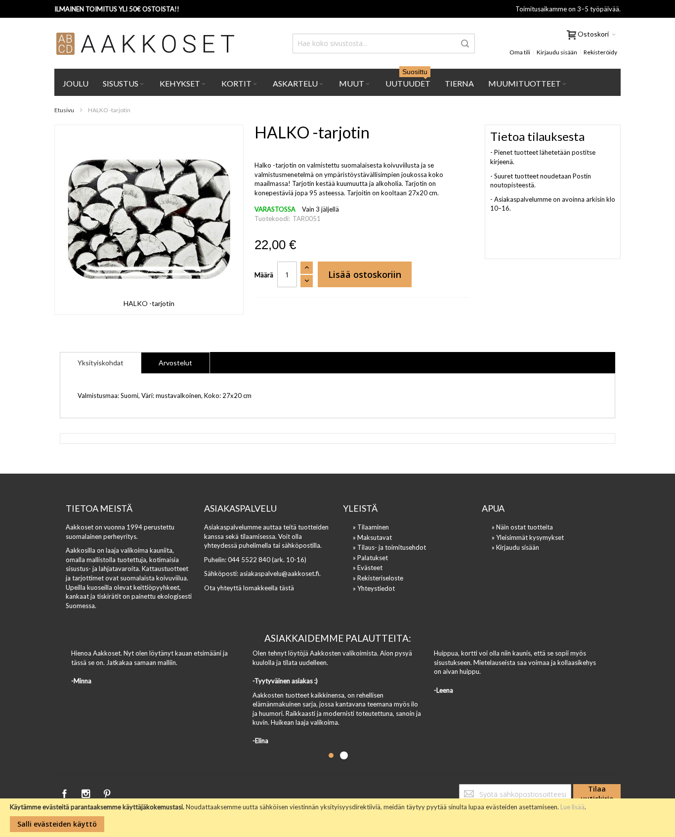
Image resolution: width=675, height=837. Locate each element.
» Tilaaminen (371, 527)
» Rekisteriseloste (378, 578)
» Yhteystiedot (374, 588)
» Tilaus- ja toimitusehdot (389, 547)
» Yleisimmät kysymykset (528, 537)
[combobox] (384, 43)
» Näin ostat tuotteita (522, 527)
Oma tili (519, 52)
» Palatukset (370, 558)
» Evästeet (367, 568)
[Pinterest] (107, 792)
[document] (337, 817)
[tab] (100, 363)
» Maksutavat (372, 537)
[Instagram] (86, 792)
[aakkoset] (145, 43)
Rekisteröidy (600, 52)
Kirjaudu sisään (557, 52)
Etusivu (64, 110)
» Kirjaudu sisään (515, 547)
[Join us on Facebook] (65, 792)
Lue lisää (572, 807)
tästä (286, 588)
